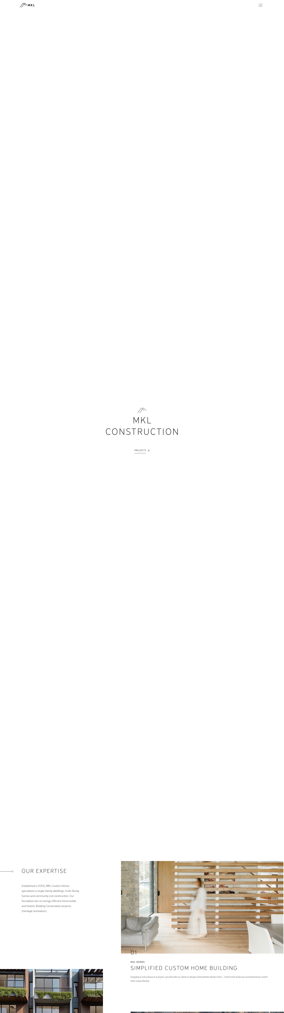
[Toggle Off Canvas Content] (260, 5)
